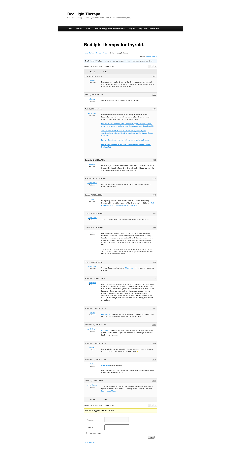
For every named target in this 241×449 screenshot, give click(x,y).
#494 (154, 109)
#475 (154, 76)
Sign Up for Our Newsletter (149, 28)
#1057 (154, 262)
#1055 (154, 213)
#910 (154, 195)
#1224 (154, 278)
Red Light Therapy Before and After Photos (109, 28)
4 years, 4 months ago (132, 61)
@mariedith (105, 365)
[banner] (120, 15)
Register (132, 28)
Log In (151, 437)
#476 (154, 95)
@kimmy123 (105, 314)
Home (70, 28)
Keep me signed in (94, 433)
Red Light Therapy (83, 13)
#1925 (154, 359)
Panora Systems (151, 56)
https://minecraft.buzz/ (108, 391)
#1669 (154, 343)
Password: (90, 427)
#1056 (154, 227)
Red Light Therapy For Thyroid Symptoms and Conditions (127, 204)
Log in (86, 442)
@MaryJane (129, 268)
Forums (79, 28)
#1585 (154, 325)
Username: (90, 420)
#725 (154, 178)
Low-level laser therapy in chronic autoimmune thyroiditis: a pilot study (125, 140)
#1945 (154, 380)
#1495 (154, 308)
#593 (154, 160)
